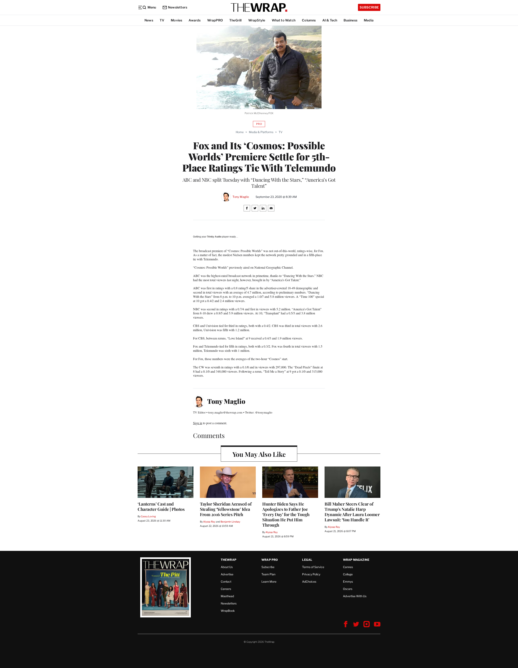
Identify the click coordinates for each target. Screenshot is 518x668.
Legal (307, 559)
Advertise (227, 574)
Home (240, 132)
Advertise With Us (354, 596)
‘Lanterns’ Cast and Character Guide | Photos (161, 506)
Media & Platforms (261, 132)
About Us (227, 567)
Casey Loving (148, 516)
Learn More (268, 581)
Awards (195, 20)
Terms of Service (313, 567)
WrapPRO (215, 20)
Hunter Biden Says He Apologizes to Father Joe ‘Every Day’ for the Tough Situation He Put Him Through (286, 514)
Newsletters (177, 7)
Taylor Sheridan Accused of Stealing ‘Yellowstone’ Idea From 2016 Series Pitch (225, 509)
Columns (309, 20)
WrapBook (228, 610)
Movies (176, 20)
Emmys (348, 581)
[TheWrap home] (259, 7)
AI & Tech (329, 20)
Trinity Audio (214, 236)
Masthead (227, 596)
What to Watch (284, 20)
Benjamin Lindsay (230, 521)
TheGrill (235, 20)
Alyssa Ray (209, 521)
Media (369, 20)
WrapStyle (256, 20)
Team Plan (268, 574)
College (348, 574)
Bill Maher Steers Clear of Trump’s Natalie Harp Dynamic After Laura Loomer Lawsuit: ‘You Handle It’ (352, 511)
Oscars (347, 589)
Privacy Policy (311, 574)
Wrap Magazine (356, 559)
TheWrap (228, 559)
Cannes (348, 567)
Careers (226, 589)
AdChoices (309, 581)
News (148, 20)
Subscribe (369, 7)
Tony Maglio (240, 196)
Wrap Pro (269, 559)
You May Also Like (259, 454)
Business (350, 20)
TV (162, 20)
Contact (226, 581)
